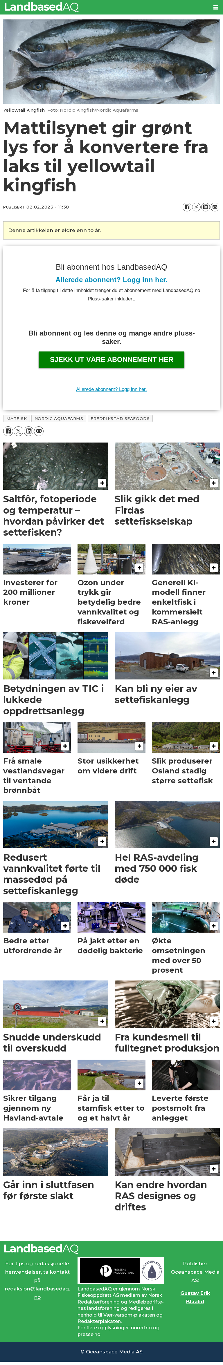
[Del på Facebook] (187, 207)
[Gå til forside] (104, 7)
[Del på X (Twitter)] (196, 207)
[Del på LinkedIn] (205, 207)
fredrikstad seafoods (120, 418)
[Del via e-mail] (215, 207)
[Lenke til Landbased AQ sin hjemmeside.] (111, 1249)
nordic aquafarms (59, 418)
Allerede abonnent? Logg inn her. (111, 280)
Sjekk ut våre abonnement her (111, 359)
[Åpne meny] (216, 7)
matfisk (16, 418)
